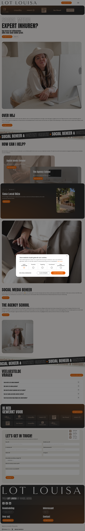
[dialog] (42, 265)
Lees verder (60, 261)
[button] (25, 273)
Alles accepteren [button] (58, 273)
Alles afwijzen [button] (43, 273)
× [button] (66, 255)
